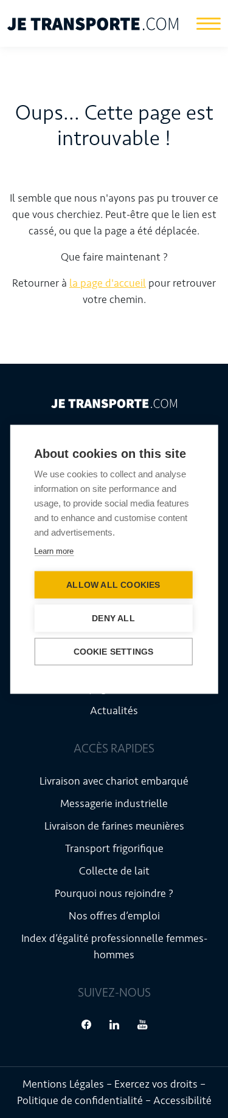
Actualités (114, 710)
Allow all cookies (113, 584)
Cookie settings (114, 651)
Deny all (113, 617)
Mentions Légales (63, 1084)
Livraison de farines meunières (114, 826)
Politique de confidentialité (80, 1100)
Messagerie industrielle (114, 803)
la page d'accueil (107, 283)
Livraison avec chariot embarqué (114, 781)
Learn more (54, 550)
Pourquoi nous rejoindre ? (114, 893)
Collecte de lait (114, 871)
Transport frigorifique (114, 848)
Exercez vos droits (156, 1084)
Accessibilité (182, 1100)
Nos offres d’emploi (114, 915)
